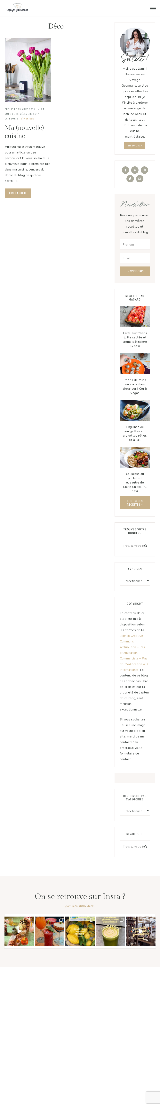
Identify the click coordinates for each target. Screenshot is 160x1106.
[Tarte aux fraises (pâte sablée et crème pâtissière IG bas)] (135, 316)
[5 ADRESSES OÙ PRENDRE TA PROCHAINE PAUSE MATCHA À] (110, 931)
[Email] (139, 179)
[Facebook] (125, 170)
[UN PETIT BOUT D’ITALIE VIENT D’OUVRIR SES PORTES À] (141, 931)
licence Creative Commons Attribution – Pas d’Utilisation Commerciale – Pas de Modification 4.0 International (134, 653)
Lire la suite (18, 193)
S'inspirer (27, 118)
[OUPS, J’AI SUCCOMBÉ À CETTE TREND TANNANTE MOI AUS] (80, 931)
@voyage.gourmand (80, 906)
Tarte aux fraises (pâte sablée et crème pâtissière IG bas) (135, 339)
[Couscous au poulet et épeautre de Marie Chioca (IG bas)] (135, 457)
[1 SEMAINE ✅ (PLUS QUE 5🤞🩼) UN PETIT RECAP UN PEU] (50, 931)
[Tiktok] (130, 179)
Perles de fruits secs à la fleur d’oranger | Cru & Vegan (135, 386)
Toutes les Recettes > (135, 502)
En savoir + (135, 145)
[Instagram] (144, 170)
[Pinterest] (135, 170)
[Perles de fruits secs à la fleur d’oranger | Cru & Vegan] (135, 363)
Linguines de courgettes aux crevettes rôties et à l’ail (135, 433)
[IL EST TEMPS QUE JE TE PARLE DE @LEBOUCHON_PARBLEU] (19, 931)
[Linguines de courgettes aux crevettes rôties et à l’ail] (135, 410)
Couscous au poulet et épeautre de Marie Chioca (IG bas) (135, 482)
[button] (153, 7)
